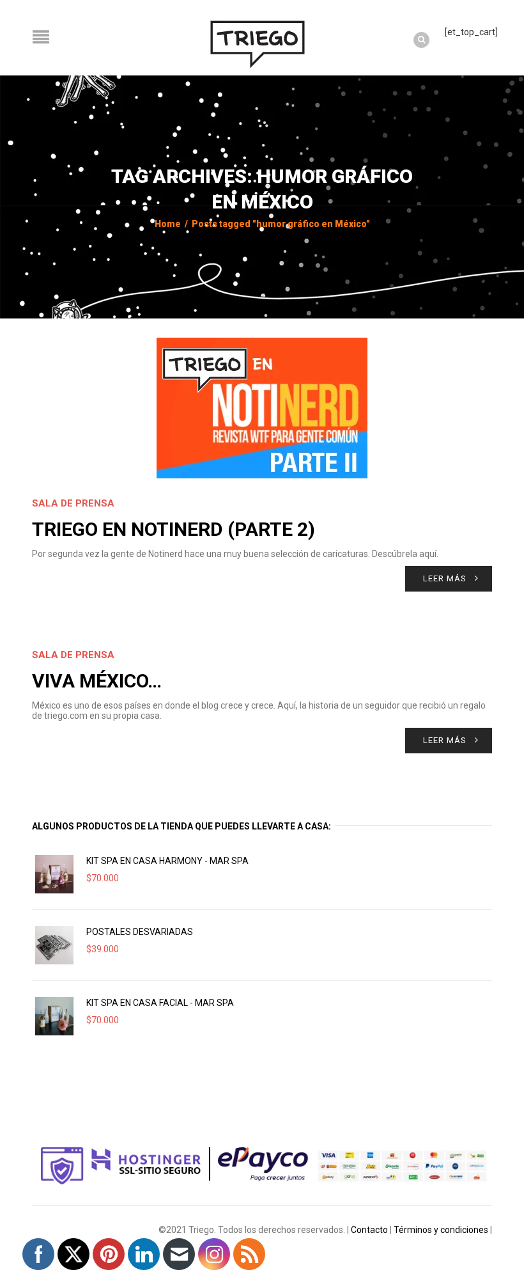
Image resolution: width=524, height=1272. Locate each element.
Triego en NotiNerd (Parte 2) (173, 529)
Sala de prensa (73, 503)
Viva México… (97, 681)
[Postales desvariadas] (54, 945)
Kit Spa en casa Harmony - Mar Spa (167, 861)
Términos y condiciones (441, 1230)
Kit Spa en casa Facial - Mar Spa (160, 1003)
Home (168, 224)
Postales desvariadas (139, 932)
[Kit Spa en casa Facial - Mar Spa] (54, 1016)
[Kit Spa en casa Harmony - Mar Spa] (54, 874)
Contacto (369, 1230)
